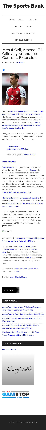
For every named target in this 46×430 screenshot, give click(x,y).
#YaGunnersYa (14, 146)
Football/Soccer (21, 277)
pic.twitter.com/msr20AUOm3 (18, 149)
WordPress (27, 422)
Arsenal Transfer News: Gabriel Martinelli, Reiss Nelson (23, 314)
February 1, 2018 (29, 155)
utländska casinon (9, 350)
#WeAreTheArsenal (16, 192)
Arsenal (13, 277)
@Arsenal (33, 170)
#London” (27, 192)
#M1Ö (6, 192)
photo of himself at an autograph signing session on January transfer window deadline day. (21, 125)
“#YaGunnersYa (8, 167)
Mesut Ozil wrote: (9, 162)
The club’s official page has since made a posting (20, 198)
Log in (34, 422)
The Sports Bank (23, 6)
